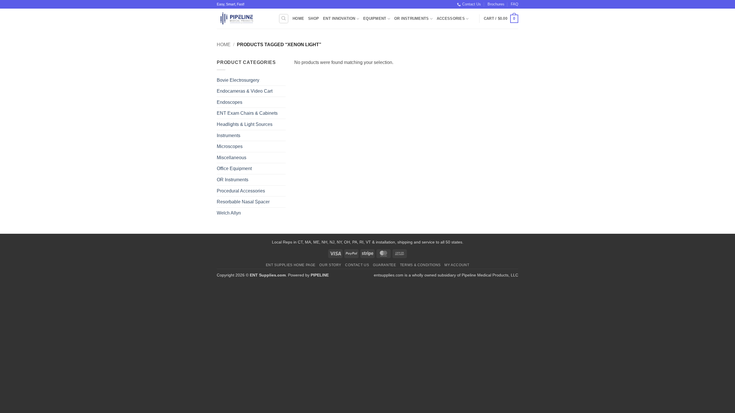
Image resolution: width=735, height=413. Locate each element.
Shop (313, 18)
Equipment (374, 18)
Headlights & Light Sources (244, 124)
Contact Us (471, 4)
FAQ (514, 4)
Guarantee (384, 265)
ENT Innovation (339, 18)
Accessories (451, 18)
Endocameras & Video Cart (244, 91)
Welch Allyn (229, 213)
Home (298, 18)
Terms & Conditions (420, 265)
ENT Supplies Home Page (291, 265)
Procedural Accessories (241, 190)
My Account (456, 265)
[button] (501, 19)
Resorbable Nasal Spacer (243, 201)
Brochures (496, 4)
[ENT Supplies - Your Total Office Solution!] (243, 19)
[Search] (283, 18)
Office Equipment (234, 168)
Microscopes (230, 146)
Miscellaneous (231, 157)
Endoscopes (229, 102)
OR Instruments (411, 18)
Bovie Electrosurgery (238, 80)
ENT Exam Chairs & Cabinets (247, 113)
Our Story (330, 265)
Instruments (228, 135)
